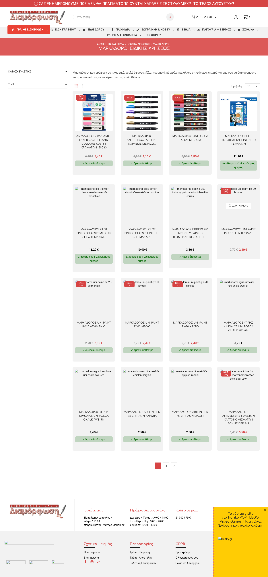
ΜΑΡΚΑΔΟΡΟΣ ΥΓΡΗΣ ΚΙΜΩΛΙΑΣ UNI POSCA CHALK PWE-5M (94, 416)
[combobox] (120, 17)
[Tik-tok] (98, 561)
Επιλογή (149, 125)
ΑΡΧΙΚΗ (101, 44)
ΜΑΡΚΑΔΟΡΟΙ (161, 44)
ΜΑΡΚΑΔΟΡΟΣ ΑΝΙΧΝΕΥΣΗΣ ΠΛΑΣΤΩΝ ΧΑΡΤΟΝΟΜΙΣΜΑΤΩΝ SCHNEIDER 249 (238, 418)
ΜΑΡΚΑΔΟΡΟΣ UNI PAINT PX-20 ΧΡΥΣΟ (190, 324)
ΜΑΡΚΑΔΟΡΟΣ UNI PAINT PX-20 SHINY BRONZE (238, 231)
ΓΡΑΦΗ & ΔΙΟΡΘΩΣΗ (138, 44)
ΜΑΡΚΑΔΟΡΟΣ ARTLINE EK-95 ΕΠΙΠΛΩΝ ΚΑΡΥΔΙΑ (142, 414)
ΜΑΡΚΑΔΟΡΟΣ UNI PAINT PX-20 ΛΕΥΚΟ (142, 324)
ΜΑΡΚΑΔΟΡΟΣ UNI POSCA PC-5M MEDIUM (190, 138)
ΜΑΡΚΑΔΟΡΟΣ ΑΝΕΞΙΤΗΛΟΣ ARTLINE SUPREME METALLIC (142, 140)
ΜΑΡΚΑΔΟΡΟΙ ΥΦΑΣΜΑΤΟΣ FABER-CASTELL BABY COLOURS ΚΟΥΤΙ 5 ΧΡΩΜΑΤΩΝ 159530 (93, 142)
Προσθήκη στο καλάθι (101, 125)
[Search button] (170, 17)
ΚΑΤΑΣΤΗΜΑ (116, 44)
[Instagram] (92, 561)
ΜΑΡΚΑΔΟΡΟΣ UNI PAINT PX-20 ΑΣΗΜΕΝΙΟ (94, 324)
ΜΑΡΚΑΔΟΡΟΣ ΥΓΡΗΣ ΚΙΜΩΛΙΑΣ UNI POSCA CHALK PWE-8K (238, 326)
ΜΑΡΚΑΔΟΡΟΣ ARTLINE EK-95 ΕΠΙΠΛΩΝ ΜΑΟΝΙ (190, 414)
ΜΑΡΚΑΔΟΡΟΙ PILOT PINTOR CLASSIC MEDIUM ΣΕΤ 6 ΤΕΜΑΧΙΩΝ (93, 233)
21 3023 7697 (183, 517)
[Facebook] (85, 561)
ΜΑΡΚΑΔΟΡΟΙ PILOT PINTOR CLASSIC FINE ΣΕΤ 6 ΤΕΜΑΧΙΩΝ (142, 233)
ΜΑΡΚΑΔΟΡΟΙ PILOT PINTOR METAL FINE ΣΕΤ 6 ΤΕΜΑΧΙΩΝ (238, 140)
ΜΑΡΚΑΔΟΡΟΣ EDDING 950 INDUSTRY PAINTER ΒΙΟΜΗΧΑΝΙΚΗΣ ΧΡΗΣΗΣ (190, 233)
